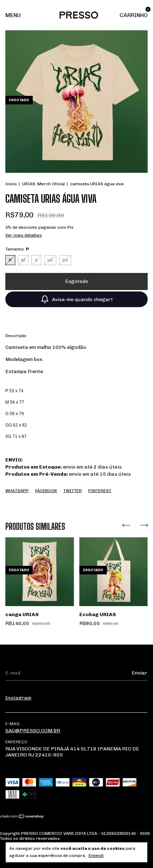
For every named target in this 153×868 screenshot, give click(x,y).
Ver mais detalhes (23, 235)
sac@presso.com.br (32, 731)
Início (11, 183)
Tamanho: (17, 249)
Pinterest (99, 490)
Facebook (46, 490)
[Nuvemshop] (22, 817)
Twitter (72, 490)
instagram (18, 698)
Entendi (96, 855)
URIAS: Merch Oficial (43, 183)
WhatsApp (17, 490)
